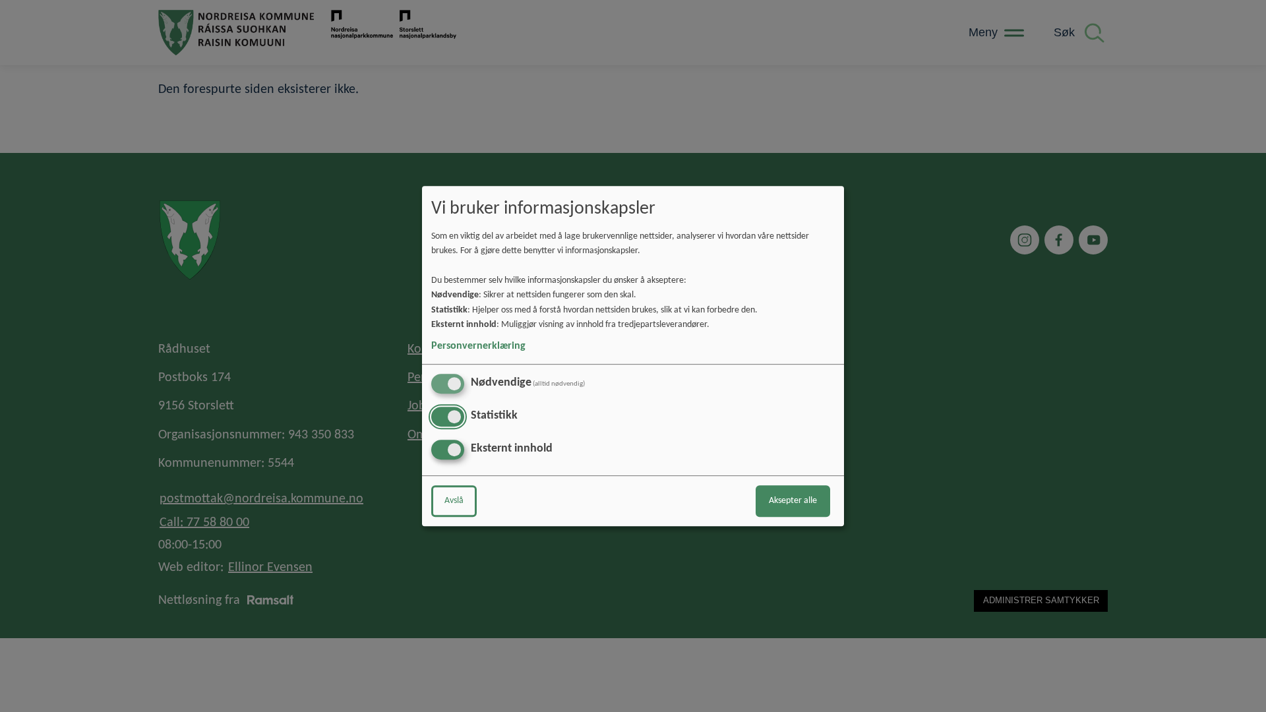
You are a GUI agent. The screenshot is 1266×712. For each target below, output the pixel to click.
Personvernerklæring (478, 346)
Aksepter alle (793, 501)
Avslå (454, 501)
